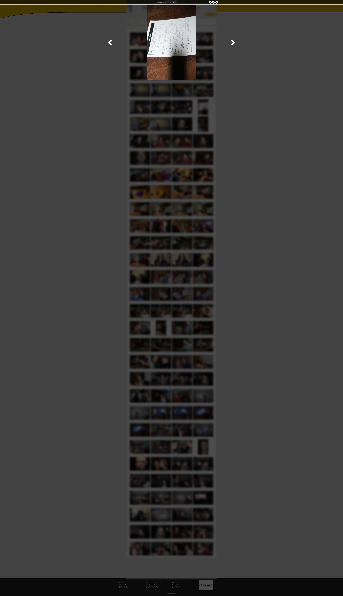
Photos (157, 2)
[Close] (216, 2)
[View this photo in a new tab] (213, 2)
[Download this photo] (210, 2)
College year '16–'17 (165, 2)
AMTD (174, 2)
